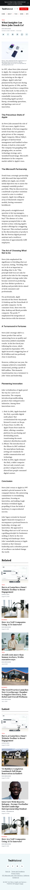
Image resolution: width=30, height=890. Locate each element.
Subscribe (24, 9)
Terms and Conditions (18, 871)
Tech (15, 14)
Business (4, 619)
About (10, 14)
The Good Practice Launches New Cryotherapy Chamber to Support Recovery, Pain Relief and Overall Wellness (15, 693)
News (21, 14)
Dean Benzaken (6, 28)
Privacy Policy (15, 873)
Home (3, 14)
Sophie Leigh (5, 594)
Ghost (16, 883)
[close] (28, 3)
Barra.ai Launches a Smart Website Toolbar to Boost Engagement (14, 589)
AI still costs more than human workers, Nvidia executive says (13, 657)
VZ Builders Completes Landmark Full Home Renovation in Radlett (12, 771)
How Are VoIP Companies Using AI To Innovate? (14, 623)
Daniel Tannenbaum (8, 811)
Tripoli (21, 883)
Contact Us (15, 877)
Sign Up (7, 871)
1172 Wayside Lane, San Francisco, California (15, 875)
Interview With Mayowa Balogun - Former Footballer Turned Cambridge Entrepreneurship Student (15, 805)
